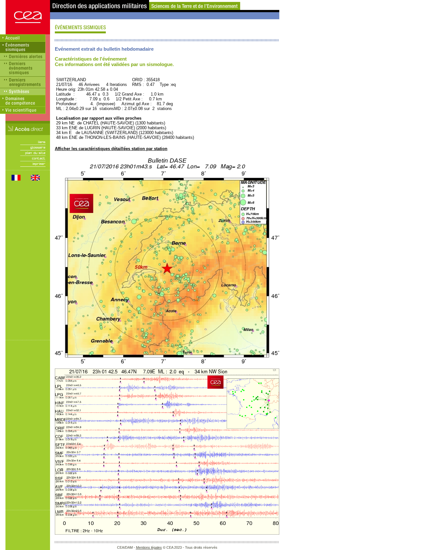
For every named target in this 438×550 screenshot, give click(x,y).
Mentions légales (149, 547)
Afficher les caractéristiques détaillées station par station (111, 148)
